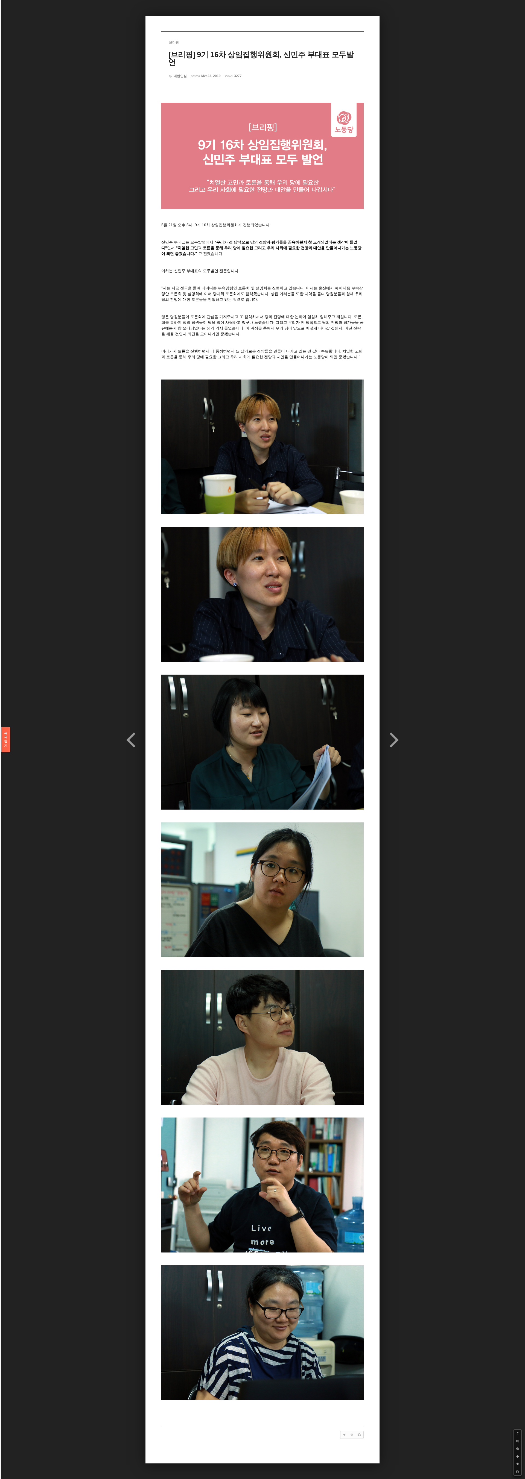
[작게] (517, 1448)
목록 (5, 739)
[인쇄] (517, 1471)
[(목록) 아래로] (517, 1464)
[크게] (517, 1441)
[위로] (517, 1456)
